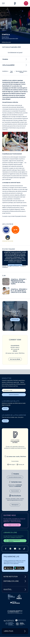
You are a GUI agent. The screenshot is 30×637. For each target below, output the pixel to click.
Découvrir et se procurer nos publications (14, 541)
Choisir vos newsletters (14, 394)
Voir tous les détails (15, 359)
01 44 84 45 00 (19, 485)
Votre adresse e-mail (8, 390)
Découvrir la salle (15, 319)
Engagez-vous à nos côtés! (13, 524)
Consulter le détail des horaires (15, 477)
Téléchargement (15, 504)
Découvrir (5, 408)
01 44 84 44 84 (17, 486)
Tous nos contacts (15, 491)
